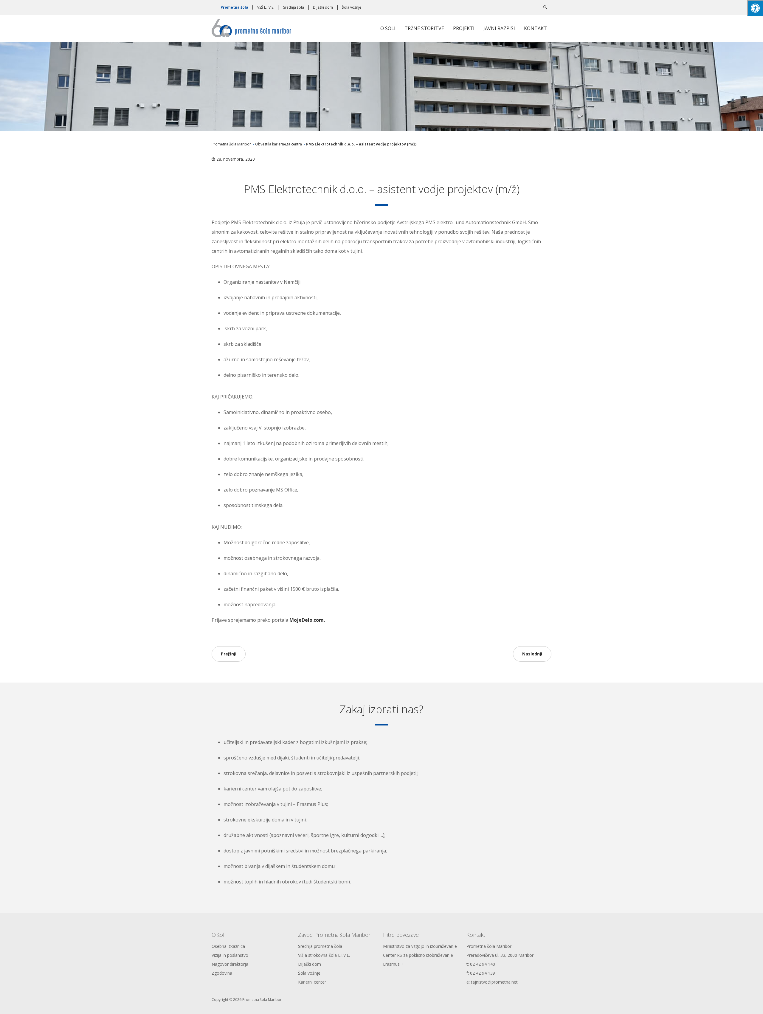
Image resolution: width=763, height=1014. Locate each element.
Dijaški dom (323, 7)
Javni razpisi (499, 28)
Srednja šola (293, 7)
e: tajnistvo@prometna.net (492, 982)
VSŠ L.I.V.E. (265, 7)
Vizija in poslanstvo (230, 955)
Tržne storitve (424, 28)
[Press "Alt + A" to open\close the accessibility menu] (755, 8)
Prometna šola (234, 7)
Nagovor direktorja (230, 964)
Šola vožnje (351, 7)
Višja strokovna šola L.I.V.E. (324, 955)
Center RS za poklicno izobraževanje (418, 955)
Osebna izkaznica (228, 946)
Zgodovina (222, 973)
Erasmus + (393, 964)
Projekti (463, 28)
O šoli (388, 28)
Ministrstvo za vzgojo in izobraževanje (420, 946)
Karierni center (312, 982)
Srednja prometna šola (320, 946)
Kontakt (535, 28)
